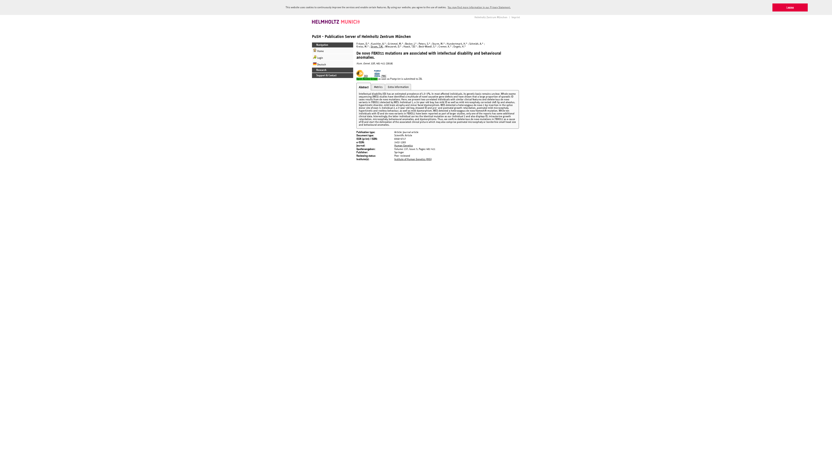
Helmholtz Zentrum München (490, 17)
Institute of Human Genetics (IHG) (413, 159)
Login (320, 58)
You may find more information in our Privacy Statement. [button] (479, 7)
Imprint (516, 17)
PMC (383, 76)
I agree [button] (790, 7)
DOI (365, 76)
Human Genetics (403, 145)
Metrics (378, 87)
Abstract (364, 87)
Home (320, 51)
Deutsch (321, 64)
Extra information (398, 87)
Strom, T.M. (377, 46)
